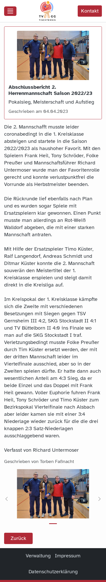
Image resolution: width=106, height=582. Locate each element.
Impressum (68, 556)
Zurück (18, 538)
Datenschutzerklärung (53, 571)
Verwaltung (38, 556)
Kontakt (90, 11)
